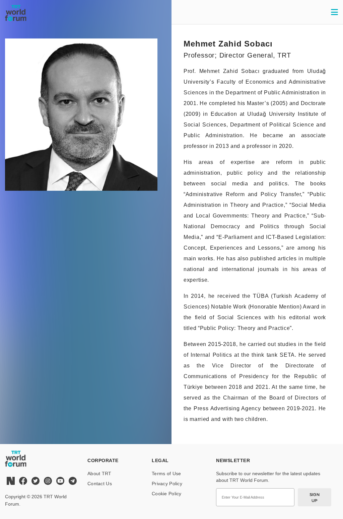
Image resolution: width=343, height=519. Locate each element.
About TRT (99, 473)
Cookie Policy (167, 493)
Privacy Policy (167, 483)
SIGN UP (315, 497)
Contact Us (99, 483)
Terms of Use (166, 473)
